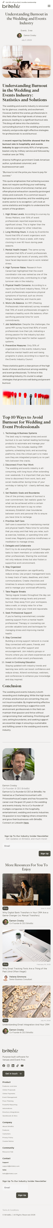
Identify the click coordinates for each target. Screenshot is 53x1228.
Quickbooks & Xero (9, 1116)
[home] (11, 6)
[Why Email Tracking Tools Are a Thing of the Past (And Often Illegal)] (26, 956)
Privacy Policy (7, 1137)
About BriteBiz (8, 1126)
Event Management (9, 1097)
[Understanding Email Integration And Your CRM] (26, 1011)
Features (5, 1130)
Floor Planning (7, 1101)
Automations (7, 1108)
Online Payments (8, 1093)
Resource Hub (7, 1152)
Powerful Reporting (9, 1104)
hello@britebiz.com (9, 1173)
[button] (49, 6)
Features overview (9, 1086)
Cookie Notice (8, 1141)
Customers (6, 1134)
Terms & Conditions (10, 1210)
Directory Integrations (10, 1112)
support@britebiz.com (10, 1166)
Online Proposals (8, 1090)
